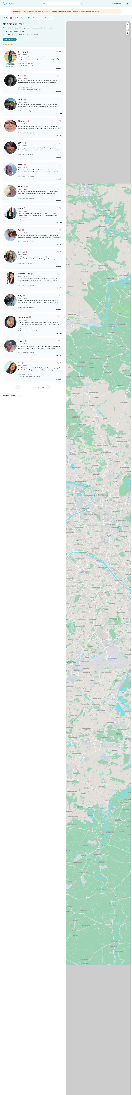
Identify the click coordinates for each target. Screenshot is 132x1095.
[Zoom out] (127, 28)
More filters (48, 18)
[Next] (48, 387)
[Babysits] (8, 3)
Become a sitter (117, 3)
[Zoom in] (127, 24)
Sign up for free (9, 39)
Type (8, 18)
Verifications (35, 18)
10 (43, 387)
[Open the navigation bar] (127, 3)
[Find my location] (127, 33)
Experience (21, 18)
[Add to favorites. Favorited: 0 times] (60, 121)
